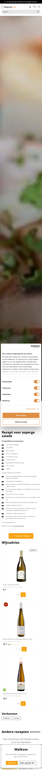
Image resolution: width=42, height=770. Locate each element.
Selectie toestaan (21, 422)
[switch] (37, 388)
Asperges (6, 718)
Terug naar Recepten (22, 536)
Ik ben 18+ (12, 763)
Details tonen (31, 409)
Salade (16, 718)
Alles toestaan (21, 415)
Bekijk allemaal (35, 732)
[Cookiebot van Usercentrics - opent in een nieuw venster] (31, 346)
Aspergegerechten (18, 526)
